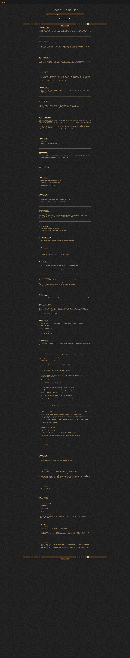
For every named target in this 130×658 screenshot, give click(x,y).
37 (91, 23)
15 (47, 23)
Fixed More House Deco (43, 497)
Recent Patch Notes (43, 40)
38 (93, 23)
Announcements (61, 14)
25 (67, 23)
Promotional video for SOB (44, 100)
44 (106, 23)
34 (85, 23)
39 (95, 23)
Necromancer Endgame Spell (44, 57)
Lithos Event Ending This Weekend (46, 237)
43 (104, 23)
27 (71, 23)
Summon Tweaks (42, 225)
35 (87, 23)
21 (58, 23)
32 (81, 23)
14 (45, 23)
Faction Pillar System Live (44, 87)
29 (75, 23)
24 (65, 23)
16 (49, 23)
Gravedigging (41, 294)
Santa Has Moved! (42, 166)
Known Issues (78, 14)
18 (52, 23)
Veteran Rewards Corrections (44, 467)
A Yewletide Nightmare (43, 210)
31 (79, 23)
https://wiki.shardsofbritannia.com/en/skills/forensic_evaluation (51, 286)
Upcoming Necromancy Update (45, 304)
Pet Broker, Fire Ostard (43, 340)
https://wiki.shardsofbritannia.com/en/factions (48, 92)
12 (41, 23)
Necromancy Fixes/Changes (44, 261)
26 (69, 23)
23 (62, 23)
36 (89, 23)
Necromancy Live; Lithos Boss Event (46, 276)
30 (77, 23)
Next (67, 25)
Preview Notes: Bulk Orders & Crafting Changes (48, 351)
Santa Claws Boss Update (44, 27)
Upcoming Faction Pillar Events (45, 117)
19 (54, 23)
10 (37, 23)
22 (60, 23)
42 (102, 23)
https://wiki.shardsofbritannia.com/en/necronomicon (49, 285)
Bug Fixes (41, 247)
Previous (63, 25)
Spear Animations (42, 442)
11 (39, 23)
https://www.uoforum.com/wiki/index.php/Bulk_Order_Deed (63, 364)
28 (73, 23)
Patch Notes (70, 14)
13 (43, 23)
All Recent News (52, 14)
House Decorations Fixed (44, 320)
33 (83, 23)
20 (56, 23)
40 (98, 23)
